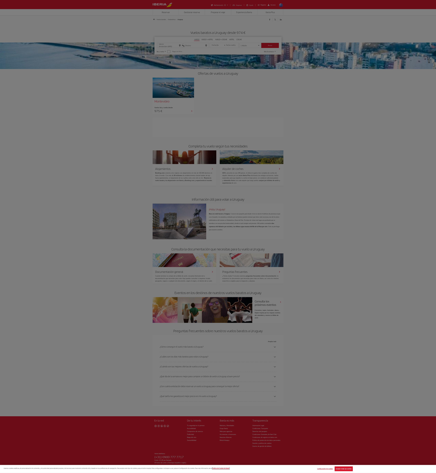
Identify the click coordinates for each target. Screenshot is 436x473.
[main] (218, 469)
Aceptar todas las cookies (344, 469)
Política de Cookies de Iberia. (220, 468)
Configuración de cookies (325, 469)
